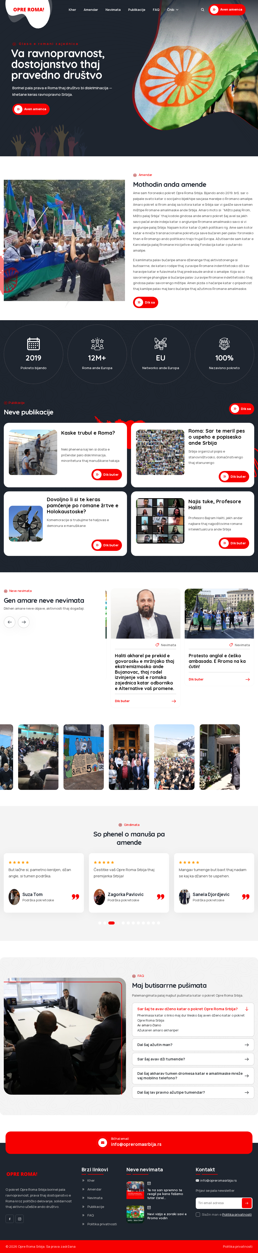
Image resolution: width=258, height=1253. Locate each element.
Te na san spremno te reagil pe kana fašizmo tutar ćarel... (165, 1194)
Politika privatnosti (102, 1224)
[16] (38, 757)
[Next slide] (23, 622)
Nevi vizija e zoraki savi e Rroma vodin (167, 1216)
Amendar (91, 9)
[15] (129, 757)
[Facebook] (10, 1219)
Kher (72, 9)
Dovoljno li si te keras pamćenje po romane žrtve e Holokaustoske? (82, 505)
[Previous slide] (9, 622)
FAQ (156, 9)
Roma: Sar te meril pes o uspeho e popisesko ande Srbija (216, 437)
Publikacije (136, 9)
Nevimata (113, 9)
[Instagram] (19, 1219)
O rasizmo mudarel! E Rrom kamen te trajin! (219, 658)
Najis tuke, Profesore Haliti (214, 504)
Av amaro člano (149, 1025)
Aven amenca (231, 9)
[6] (219, 757)
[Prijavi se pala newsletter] (247, 1203)
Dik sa (150, 302)
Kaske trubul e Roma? (88, 433)
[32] (174, 757)
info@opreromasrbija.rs (136, 1144)
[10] (83, 757)
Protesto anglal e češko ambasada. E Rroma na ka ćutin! (143, 661)
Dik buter (111, 474)
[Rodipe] (202, 9)
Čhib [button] (170, 9)
